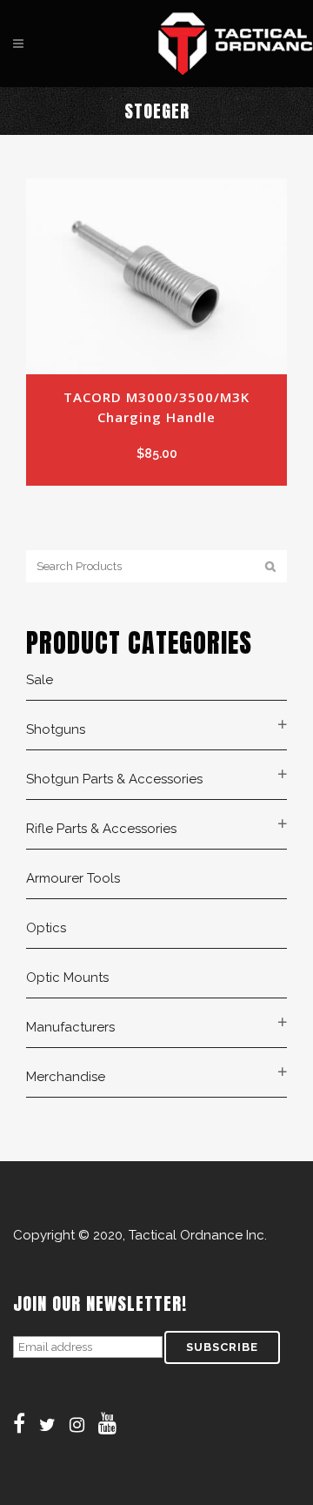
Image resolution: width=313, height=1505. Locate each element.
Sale (39, 680)
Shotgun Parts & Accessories (114, 779)
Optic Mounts (67, 977)
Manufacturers (70, 1027)
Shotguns (55, 729)
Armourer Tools (73, 878)
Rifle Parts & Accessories (101, 828)
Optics (46, 928)
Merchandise (65, 1077)
